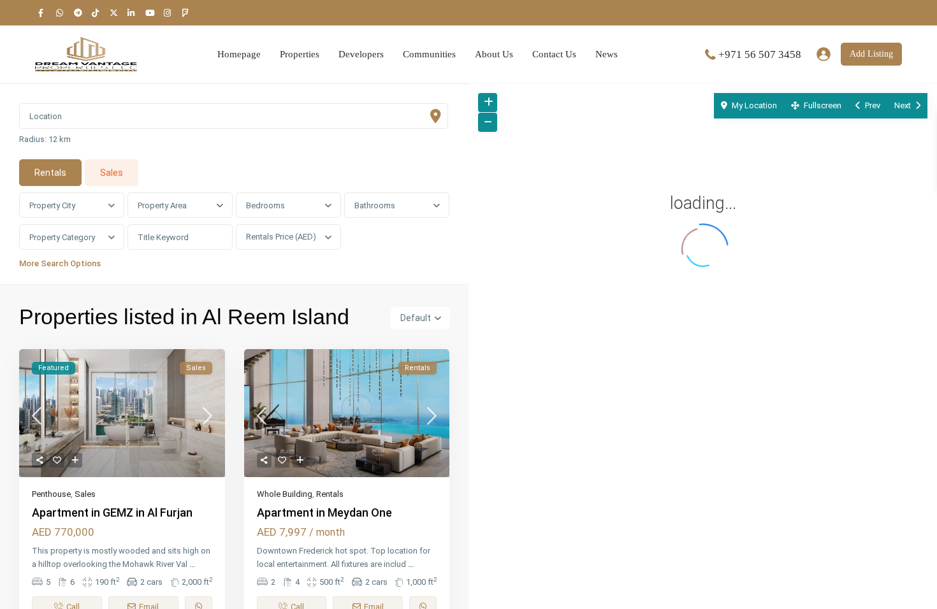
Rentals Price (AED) (281, 236)
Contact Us (554, 54)
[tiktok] (97, 12)
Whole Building (284, 494)
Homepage (239, 54)
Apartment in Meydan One (324, 512)
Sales (85, 494)
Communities (429, 54)
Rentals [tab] (50, 173)
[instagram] (169, 12)
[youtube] (151, 12)
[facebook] (44, 12)
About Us (494, 54)
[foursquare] (187, 12)
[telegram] (80, 12)
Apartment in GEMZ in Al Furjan (112, 512)
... (192, 564)
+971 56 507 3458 (759, 54)
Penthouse (51, 494)
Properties (299, 54)
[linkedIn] (133, 12)
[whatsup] (62, 12)
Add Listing (871, 54)
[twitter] (115, 12)
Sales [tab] (111, 173)
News (606, 54)
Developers (361, 54)
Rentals (330, 494)
